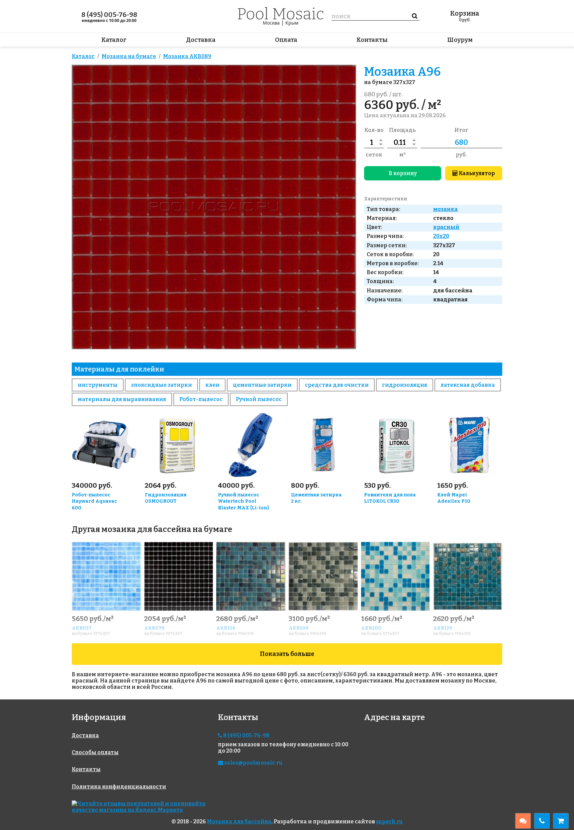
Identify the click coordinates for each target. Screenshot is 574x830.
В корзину (403, 173)
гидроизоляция (404, 385)
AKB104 (298, 628)
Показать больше (287, 654)
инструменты (98, 385)
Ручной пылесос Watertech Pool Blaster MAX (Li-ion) (243, 501)
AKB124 (225, 628)
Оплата (286, 40)
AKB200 (371, 628)
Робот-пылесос (201, 399)
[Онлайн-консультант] (523, 820)
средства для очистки (337, 385)
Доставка (201, 40)
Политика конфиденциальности (119, 786)
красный (446, 227)
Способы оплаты (95, 752)
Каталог (114, 40)
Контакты (372, 40)
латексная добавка (467, 385)
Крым (291, 23)
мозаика (445, 209)
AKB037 (82, 628)
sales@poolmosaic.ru (252, 763)
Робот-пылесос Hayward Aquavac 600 (94, 501)
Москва (271, 23)
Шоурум (460, 40)
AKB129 (442, 628)
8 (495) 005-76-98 (109, 15)
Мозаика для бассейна (239, 821)
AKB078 (154, 628)
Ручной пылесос (259, 399)
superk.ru (389, 821)
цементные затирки (262, 385)
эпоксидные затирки (161, 385)
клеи (212, 385)
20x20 (441, 236)
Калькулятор (476, 173)
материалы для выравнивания (122, 399)
